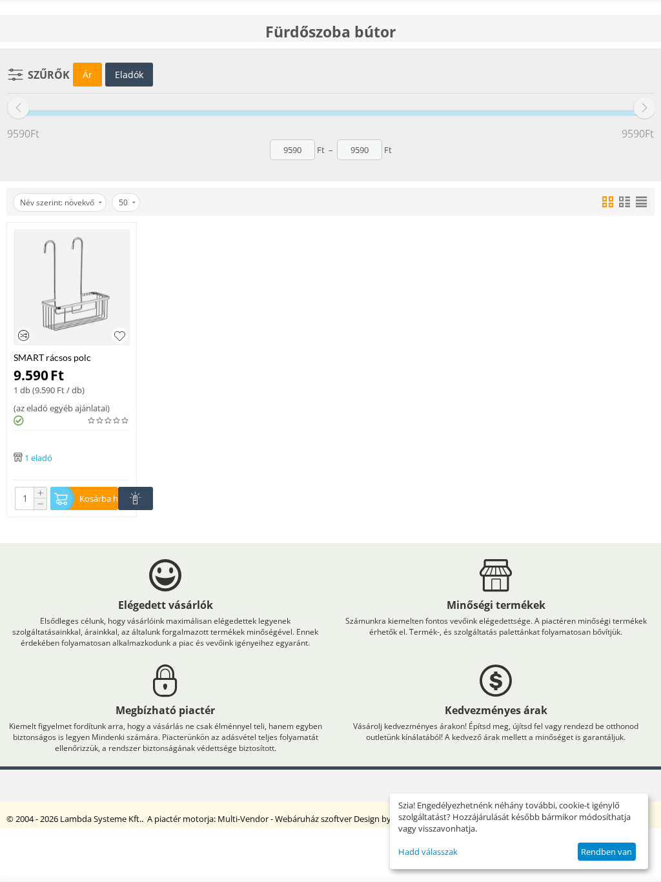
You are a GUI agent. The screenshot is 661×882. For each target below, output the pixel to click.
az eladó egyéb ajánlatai (61, 408)
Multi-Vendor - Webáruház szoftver (285, 819)
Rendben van (606, 851)
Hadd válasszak (428, 851)
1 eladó (38, 457)
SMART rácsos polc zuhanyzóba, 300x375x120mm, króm (62, 357)
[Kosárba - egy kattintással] (136, 498)
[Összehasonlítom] (23, 335)
